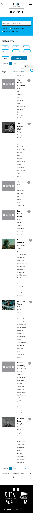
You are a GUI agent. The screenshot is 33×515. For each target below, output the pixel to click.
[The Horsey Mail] (8, 127)
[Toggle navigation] (30, 4)
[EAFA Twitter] (15, 489)
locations (26, 47)
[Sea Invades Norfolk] (8, 215)
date (5, 47)
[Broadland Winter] (8, 305)
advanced (27, 51)
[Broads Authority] (8, 366)
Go (25, 468)
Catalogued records (17, 28)
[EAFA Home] (16, 8)
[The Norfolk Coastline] (8, 84)
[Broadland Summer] (8, 243)
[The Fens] (8, 185)
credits (16, 47)
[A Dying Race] (8, 422)
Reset (5, 58)
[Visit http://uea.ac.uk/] (10, 495)
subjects (16, 51)
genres (5, 51)
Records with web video (10, 31)
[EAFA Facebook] (18, 489)
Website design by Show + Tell (12, 509)
